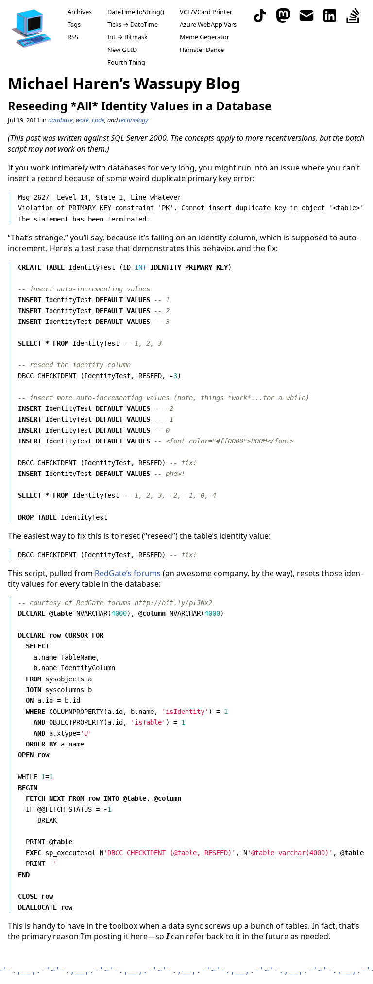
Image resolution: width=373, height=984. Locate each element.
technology (133, 120)
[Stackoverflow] (353, 15)
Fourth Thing (126, 62)
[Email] (306, 15)
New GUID (122, 49)
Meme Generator (204, 37)
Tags (74, 24)
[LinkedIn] (330, 15)
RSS (73, 37)
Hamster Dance (202, 49)
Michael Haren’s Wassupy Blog (124, 83)
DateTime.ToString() (135, 11)
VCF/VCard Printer (206, 11)
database (60, 120)
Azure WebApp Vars (208, 24)
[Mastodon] (283, 15)
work (82, 120)
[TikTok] (260, 15)
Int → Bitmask (127, 37)
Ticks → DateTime (132, 24)
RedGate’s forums (128, 573)
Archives (80, 11)
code (98, 120)
